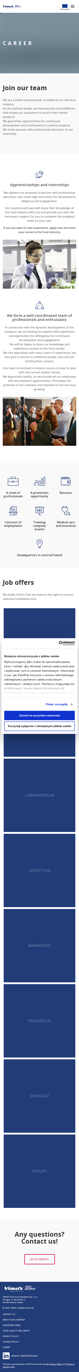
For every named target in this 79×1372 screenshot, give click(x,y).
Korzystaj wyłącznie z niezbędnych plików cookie (39, 726)
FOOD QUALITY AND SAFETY (16, 1330)
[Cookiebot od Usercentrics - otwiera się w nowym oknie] (59, 643)
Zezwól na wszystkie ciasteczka (39, 715)
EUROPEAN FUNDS (12, 1325)
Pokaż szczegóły (57, 704)
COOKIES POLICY (11, 1341)
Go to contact (39, 1259)
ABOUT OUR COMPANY (14, 1319)
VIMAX (12, 6)
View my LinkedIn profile (24, 1355)
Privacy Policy (56, 1364)
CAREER (6, 1347)
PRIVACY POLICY (11, 1336)
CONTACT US (9, 1314)
